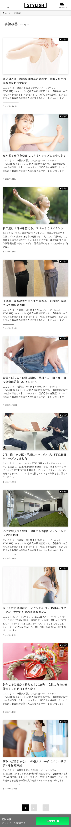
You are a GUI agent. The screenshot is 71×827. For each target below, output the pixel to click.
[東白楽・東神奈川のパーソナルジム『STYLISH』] (35, 5)
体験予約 (51, 820)
